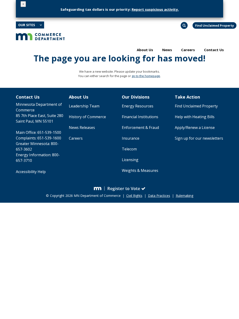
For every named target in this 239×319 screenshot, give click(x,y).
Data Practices (159, 195)
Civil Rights (134, 195)
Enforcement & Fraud (140, 127)
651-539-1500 (49, 132)
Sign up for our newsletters (199, 138)
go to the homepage (146, 76)
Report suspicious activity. (155, 9)
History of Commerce (87, 116)
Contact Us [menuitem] (214, 49)
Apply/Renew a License (195, 127)
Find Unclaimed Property (214, 25)
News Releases (82, 127)
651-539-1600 (49, 138)
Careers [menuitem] (188, 49)
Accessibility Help (31, 171)
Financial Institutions (140, 116)
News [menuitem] (167, 49)
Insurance (130, 138)
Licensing (130, 159)
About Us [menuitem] (145, 49)
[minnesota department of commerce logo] (40, 36)
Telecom (129, 149)
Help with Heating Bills (194, 116)
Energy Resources (137, 106)
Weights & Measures (140, 170)
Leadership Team (84, 106)
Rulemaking (184, 195)
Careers (76, 138)
